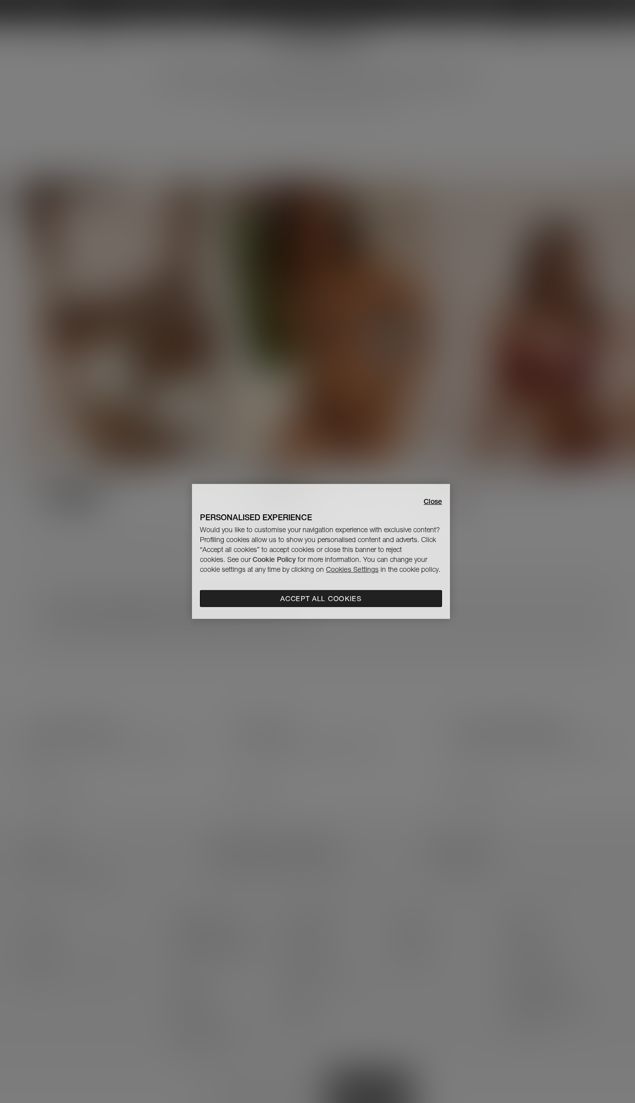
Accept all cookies (321, 598)
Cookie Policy (274, 559)
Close (433, 501)
